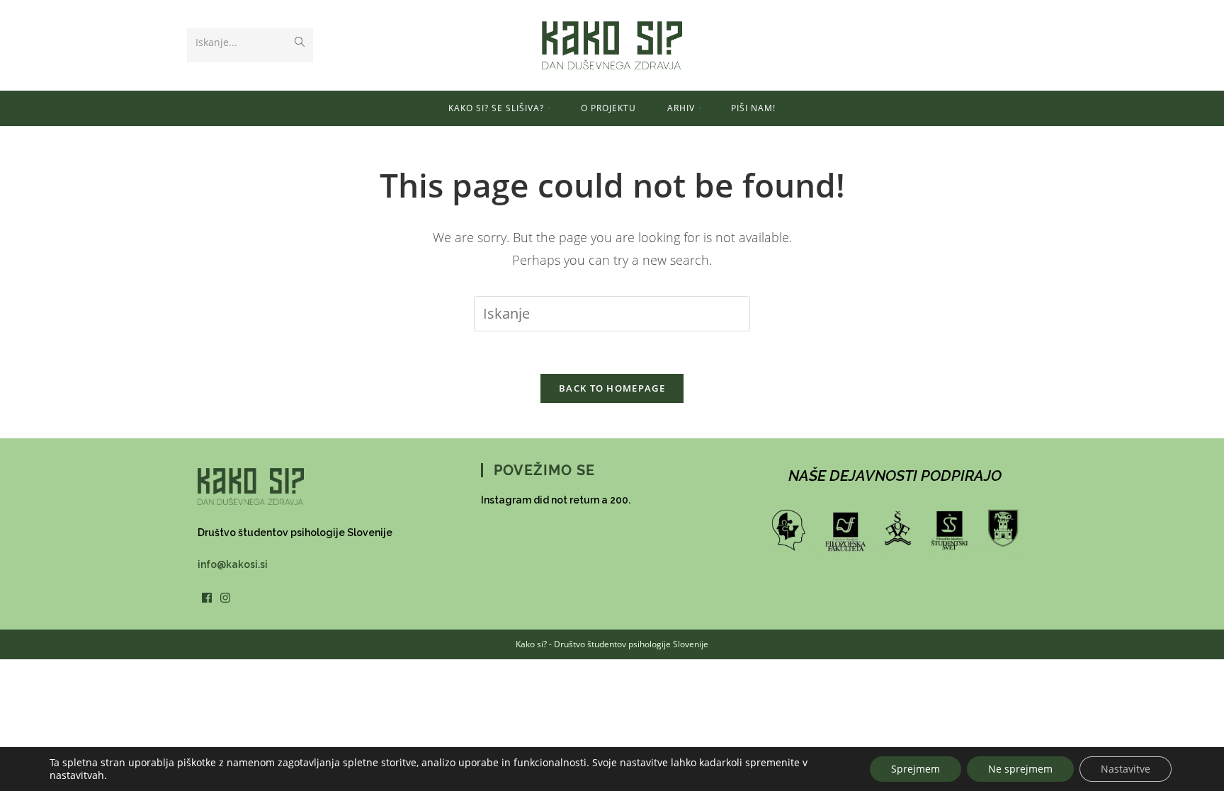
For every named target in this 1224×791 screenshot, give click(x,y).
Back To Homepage (612, 388)
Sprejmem (915, 768)
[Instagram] (225, 598)
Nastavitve (1125, 768)
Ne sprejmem (1020, 768)
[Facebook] (207, 598)
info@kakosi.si (233, 564)
